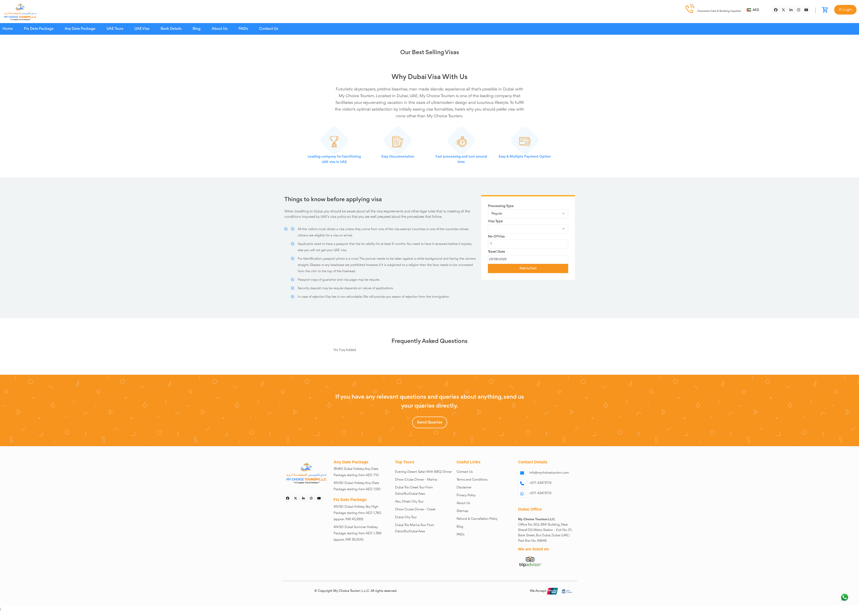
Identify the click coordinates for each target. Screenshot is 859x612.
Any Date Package (80, 29)
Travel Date (496, 252)
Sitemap (462, 511)
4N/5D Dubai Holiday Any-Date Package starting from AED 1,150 (357, 486)
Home (7, 29)
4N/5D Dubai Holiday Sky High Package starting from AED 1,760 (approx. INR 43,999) (357, 513)
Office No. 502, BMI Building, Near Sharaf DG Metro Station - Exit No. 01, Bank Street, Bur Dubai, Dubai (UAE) (545, 530)
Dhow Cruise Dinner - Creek (415, 509)
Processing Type (501, 206)
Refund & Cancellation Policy (477, 519)
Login (847, 10)
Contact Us (268, 29)
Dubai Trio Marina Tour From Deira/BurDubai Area (414, 528)
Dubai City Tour (406, 517)
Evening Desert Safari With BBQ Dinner (423, 472)
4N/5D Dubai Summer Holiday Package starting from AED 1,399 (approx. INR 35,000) (357, 533)
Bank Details (171, 29)
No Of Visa (496, 236)
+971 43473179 (540, 483)
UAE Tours (114, 29)
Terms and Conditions (472, 479)
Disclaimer (464, 487)
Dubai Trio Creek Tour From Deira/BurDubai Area (414, 491)
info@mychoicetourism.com (549, 473)
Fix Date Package (38, 29)
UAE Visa (141, 29)
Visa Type (495, 221)
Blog (196, 29)
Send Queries (429, 422)
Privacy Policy (466, 495)
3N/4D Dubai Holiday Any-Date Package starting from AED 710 (356, 472)
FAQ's (243, 29)
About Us (219, 29)
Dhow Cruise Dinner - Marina (416, 479)
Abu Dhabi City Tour (409, 501)
